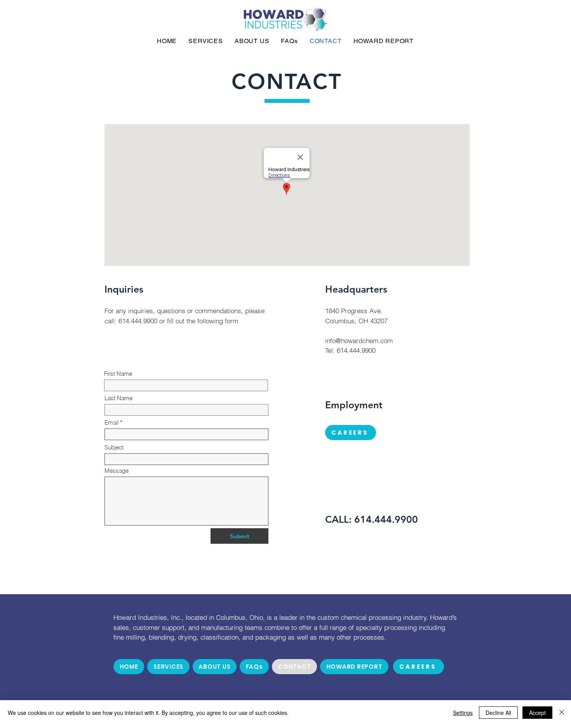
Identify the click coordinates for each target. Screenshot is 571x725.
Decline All (498, 712)
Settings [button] (463, 712)
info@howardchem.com (359, 340)
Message (116, 471)
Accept (537, 712)
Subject (114, 447)
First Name (118, 373)
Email (111, 422)
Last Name (118, 398)
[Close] (561, 712)
